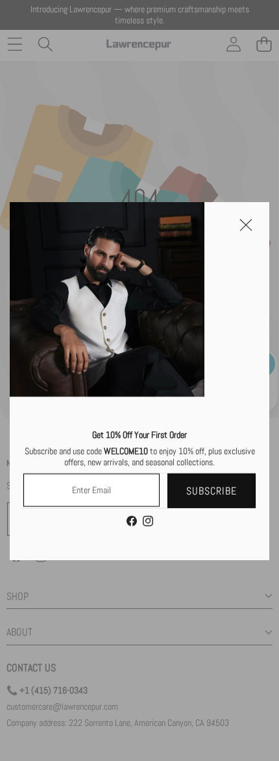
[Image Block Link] (107, 298)
